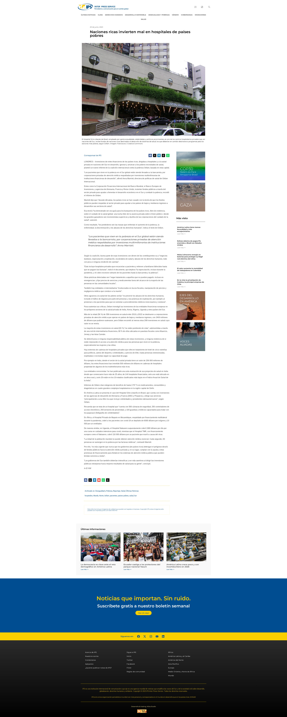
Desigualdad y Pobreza (159, 15)
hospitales (89, 496)
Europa (171, 668)
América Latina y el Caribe (179, 656)
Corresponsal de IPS (92, 155)
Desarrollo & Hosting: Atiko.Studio (143, 706)
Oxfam (106, 496)
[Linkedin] (163, 636)
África (170, 652)
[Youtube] (157, 636)
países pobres (123, 496)
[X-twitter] (144, 636)
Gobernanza (186, 15)
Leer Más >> (181, 234)
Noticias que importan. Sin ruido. (144, 598)
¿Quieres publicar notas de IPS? (98, 668)
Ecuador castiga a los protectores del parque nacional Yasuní (142, 565)
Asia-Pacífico (173, 664)
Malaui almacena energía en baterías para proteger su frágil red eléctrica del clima (190, 257)
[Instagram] (151, 636)
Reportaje (116, 491)
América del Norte (176, 660)
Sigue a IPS (131, 652)
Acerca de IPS (91, 652)
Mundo (96, 496)
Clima (100, 15)
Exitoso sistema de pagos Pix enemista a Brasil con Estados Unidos (189, 243)
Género (175, 15)
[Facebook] (138, 636)
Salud (143, 19)
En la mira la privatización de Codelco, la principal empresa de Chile (190, 282)
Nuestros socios (92, 656)
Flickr (129, 668)
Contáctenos (90, 660)
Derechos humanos (114, 15)
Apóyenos (89, 664)
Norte (101, 496)
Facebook (131, 664)
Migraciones (200, 15)
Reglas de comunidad (136, 672)
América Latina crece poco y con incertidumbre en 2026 (182, 565)
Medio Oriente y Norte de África (181, 672)
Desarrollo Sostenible (135, 15)
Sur (135, 496)
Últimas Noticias (88, 15)
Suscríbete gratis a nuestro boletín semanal (143, 605)
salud (131, 496)
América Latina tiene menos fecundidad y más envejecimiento (188, 229)
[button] (209, 7)
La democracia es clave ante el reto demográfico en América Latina (98, 565)
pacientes (113, 496)
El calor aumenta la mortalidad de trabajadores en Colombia (190, 269)
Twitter (130, 660)
